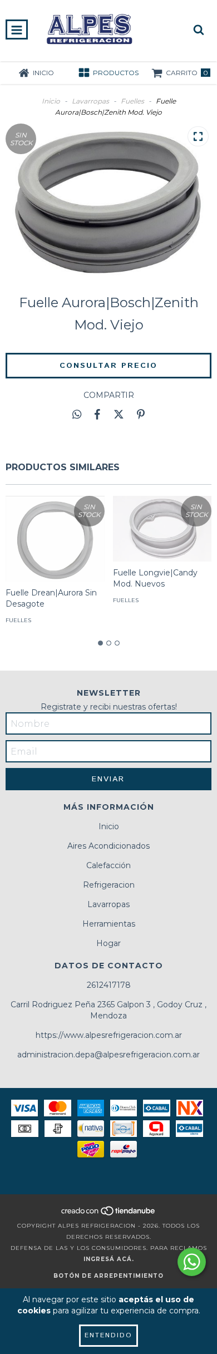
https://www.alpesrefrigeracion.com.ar (109, 1035)
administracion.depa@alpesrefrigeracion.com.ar (108, 1055)
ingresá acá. (108, 1259)
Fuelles (132, 101)
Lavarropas (90, 101)
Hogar (108, 943)
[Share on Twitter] (119, 414)
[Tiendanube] (108, 1214)
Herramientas (108, 924)
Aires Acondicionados (108, 846)
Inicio (51, 101)
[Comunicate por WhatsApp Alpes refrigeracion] (191, 1262)
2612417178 (109, 985)
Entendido (108, 1335)
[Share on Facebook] (97, 414)
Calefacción (108, 865)
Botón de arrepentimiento (108, 1275)
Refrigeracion (109, 885)
